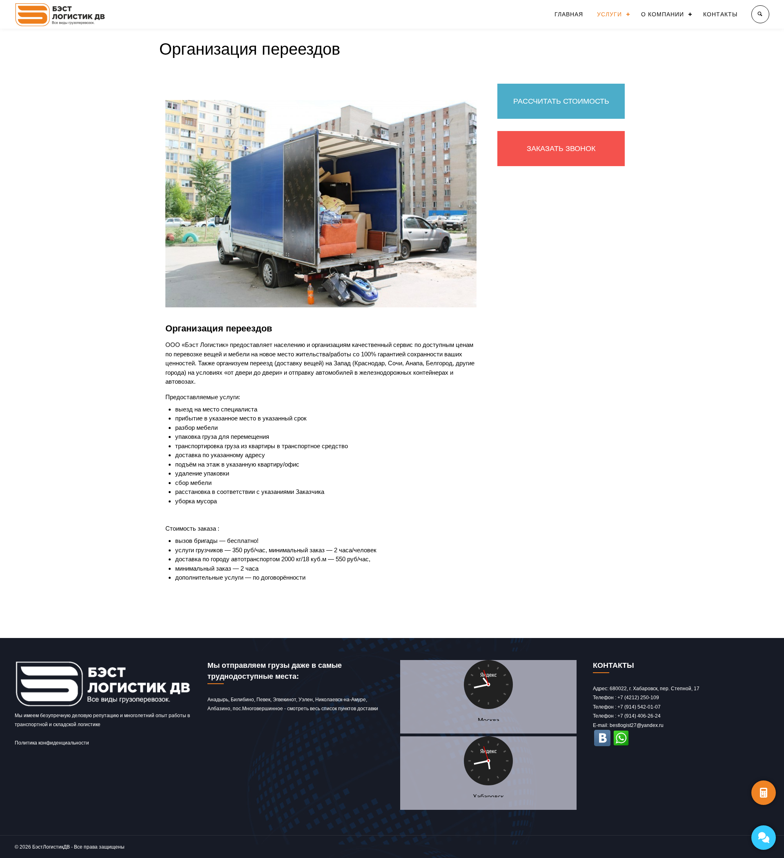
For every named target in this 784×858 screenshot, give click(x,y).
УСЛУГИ (609, 14)
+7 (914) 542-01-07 (639, 707)
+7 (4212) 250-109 (638, 697)
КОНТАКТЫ (720, 14)
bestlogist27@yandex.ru (637, 725)
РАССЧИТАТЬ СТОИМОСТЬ (561, 101)
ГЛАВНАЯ (569, 14)
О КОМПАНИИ (662, 14)
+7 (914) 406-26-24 (639, 716)
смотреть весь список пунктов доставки (332, 708)
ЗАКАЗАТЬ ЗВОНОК (561, 148)
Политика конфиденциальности (52, 743)
